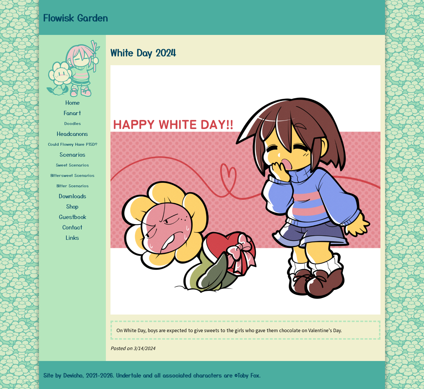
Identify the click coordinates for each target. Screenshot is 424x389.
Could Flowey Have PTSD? (72, 144)
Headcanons (72, 133)
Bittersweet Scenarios (72, 175)
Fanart (72, 113)
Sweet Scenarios (72, 165)
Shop (72, 206)
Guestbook (72, 216)
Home (72, 102)
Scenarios (72, 154)
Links (72, 237)
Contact (72, 227)
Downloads (72, 196)
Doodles (72, 123)
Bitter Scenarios (73, 185)
